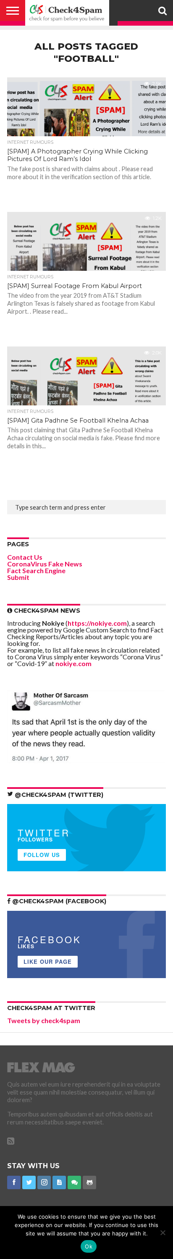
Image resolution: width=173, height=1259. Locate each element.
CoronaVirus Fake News (44, 564)
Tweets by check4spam (43, 1020)
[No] (162, 1232)
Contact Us (24, 557)
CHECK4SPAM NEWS (46, 610)
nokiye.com (73, 663)
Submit (18, 577)
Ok (88, 1246)
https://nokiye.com (97, 623)
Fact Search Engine (36, 570)
